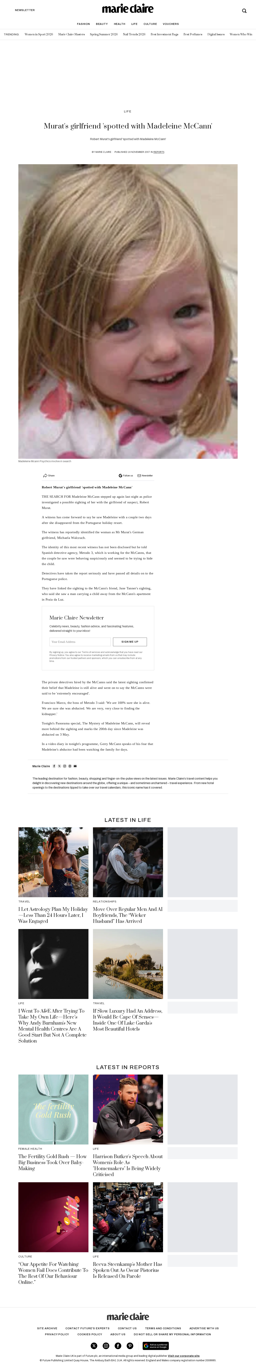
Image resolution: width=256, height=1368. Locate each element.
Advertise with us (204, 1328)
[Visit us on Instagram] (106, 1346)
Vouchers (171, 24)
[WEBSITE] (70, 766)
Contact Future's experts (87, 1328)
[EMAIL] (75, 766)
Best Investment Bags (164, 34)
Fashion (83, 24)
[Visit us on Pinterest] (130, 1346)
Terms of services (91, 652)
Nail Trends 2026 (134, 34)
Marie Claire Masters (71, 34)
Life (134, 24)
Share (51, 475)
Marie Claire (103, 152)
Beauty (102, 24)
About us (117, 1334)
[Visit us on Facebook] (118, 1346)
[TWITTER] (59, 766)
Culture (150, 24)
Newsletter (147, 475)
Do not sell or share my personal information (172, 1334)
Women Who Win (241, 34)
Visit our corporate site (184, 1356)
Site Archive (47, 1328)
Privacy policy (57, 1334)
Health (119, 24)
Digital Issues (216, 34)
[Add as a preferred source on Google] (179, 1346)
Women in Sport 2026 (39, 34)
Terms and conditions (163, 1328)
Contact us (127, 1328)
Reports (158, 152)
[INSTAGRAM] (64, 766)
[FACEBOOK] (54, 766)
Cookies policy (89, 1334)
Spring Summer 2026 (104, 34)
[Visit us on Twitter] (94, 1346)
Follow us (128, 475)
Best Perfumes (192, 34)
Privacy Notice (56, 655)
